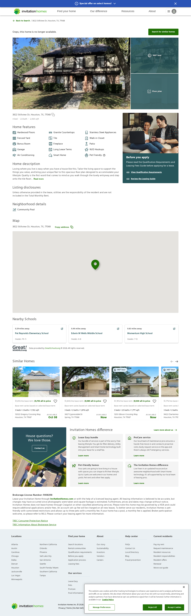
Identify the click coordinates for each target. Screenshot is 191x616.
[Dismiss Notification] (175, 3)
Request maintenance (163, 548)
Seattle (43, 564)
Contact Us (130, 548)
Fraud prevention (133, 560)
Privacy (61, 608)
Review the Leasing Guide (143, 179)
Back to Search (23, 21)
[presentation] (36, 393)
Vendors (100, 556)
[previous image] (21, 73)
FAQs (127, 544)
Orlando (43, 548)
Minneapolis (16, 579)
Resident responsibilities (164, 556)
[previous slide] (172, 361)
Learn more (83, 455)
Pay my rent (159, 544)
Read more (39, 179)
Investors (101, 552)
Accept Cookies (174, 607)
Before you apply (75, 556)
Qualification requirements (80, 552)
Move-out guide (161, 568)
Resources (127, 11)
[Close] (184, 587)
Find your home (66, 11)
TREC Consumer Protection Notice (30, 521)
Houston (15, 568)
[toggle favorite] (55, 401)
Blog (127, 556)
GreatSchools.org (52, 348)
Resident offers (160, 560)
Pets (70, 585)
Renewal (157, 564)
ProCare (71, 589)
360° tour (157, 55)
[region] (136, 599)
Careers (100, 560)
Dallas (14, 560)
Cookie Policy (108, 600)
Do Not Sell (78, 608)
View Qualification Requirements (146, 172)
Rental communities (77, 548)
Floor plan (157, 91)
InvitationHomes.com (61, 499)
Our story (101, 544)
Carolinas (15, 552)
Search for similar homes (163, 32)
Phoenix (43, 552)
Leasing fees (73, 564)
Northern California (48, 544)
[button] (95, 3)
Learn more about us (163, 430)
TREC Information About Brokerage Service (34, 525)
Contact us (39, 448)
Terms (69, 608)
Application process (77, 560)
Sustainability (103, 548)
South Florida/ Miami (49, 568)
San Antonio (45, 560)
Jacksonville (16, 571)
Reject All (152, 607)
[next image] (122, 73)
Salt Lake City (45, 556)
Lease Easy (73, 581)
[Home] (30, 11)
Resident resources (162, 552)
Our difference (98, 11)
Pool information (75, 593)
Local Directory (132, 552)
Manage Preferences (102, 607)
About (152, 11)
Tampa (43, 575)
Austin (14, 548)
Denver (14, 564)
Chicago (15, 556)
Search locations (75, 544)
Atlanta (14, 544)
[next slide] (176, 361)
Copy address (62, 227)
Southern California (48, 571)
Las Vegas (15, 575)
